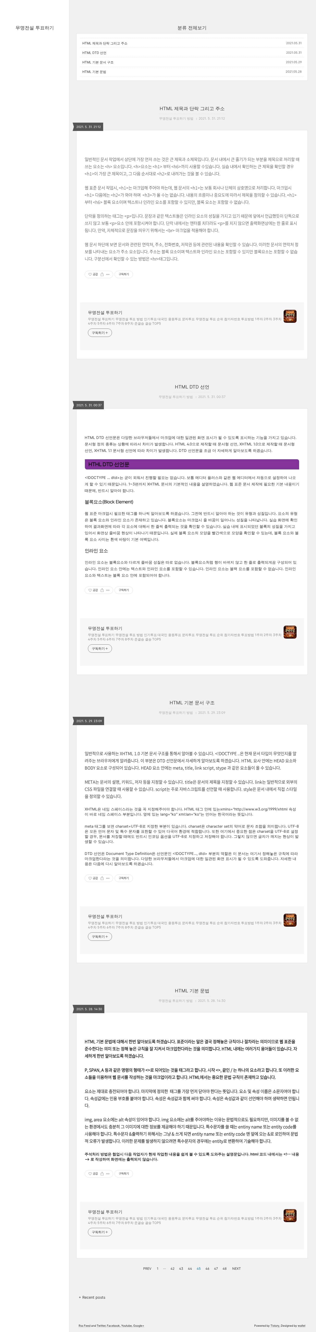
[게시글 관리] (108, 274)
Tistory (274, 1325)
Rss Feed (84, 1325)
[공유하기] (102, 274)
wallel (301, 1325)
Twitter (101, 1325)
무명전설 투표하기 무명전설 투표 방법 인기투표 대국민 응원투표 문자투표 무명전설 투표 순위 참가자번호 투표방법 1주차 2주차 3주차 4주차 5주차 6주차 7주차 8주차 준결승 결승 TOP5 (185, 321)
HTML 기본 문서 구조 (98, 62)
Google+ (138, 1325)
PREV (146, 1267)
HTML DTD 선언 (94, 53)
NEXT (236, 1267)
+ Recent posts (92, 1297)
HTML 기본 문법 (94, 72)
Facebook (113, 1325)
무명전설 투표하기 (34, 28)
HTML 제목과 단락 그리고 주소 (104, 43)
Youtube (126, 1325)
